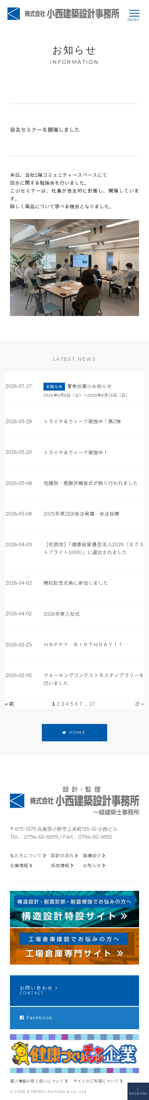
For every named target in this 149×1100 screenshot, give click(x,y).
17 (92, 704)
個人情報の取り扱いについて (37, 1081)
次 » (139, 704)
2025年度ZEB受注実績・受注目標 (81, 514)
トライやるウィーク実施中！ (75, 453)
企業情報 (19, 865)
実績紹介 (92, 855)
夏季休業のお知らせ (89, 386)
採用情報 (60, 865)
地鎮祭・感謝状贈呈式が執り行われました (90, 483)
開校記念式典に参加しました (75, 583)
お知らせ (92, 865)
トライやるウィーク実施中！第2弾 (82, 422)
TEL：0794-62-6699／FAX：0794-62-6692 (61, 837)
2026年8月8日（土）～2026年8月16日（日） (86, 395)
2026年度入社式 (61, 614)
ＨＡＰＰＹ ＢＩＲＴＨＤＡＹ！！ (83, 645)
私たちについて (26, 855)
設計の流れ (62, 855)
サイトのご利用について (96, 1081)
